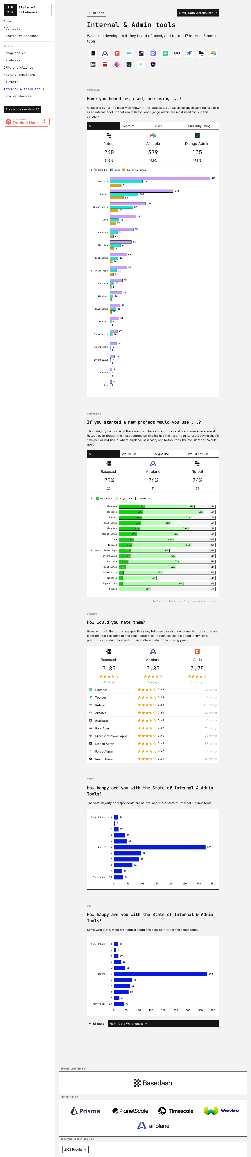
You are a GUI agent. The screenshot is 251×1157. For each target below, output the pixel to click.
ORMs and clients (18, 68)
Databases (12, 60)
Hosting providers (19, 75)
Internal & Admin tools (24, 89)
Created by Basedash (21, 36)
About (8, 21)
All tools (12, 28)
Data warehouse (16, 96)
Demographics (15, 53)
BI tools (11, 82)
